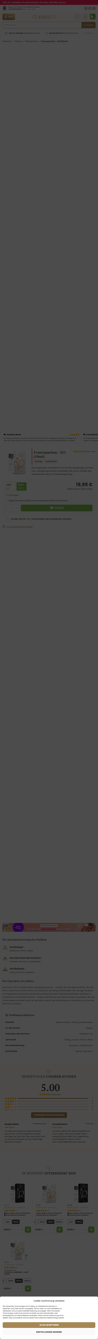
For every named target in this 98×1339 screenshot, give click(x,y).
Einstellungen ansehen (49, 1332)
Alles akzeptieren (49, 1325)
